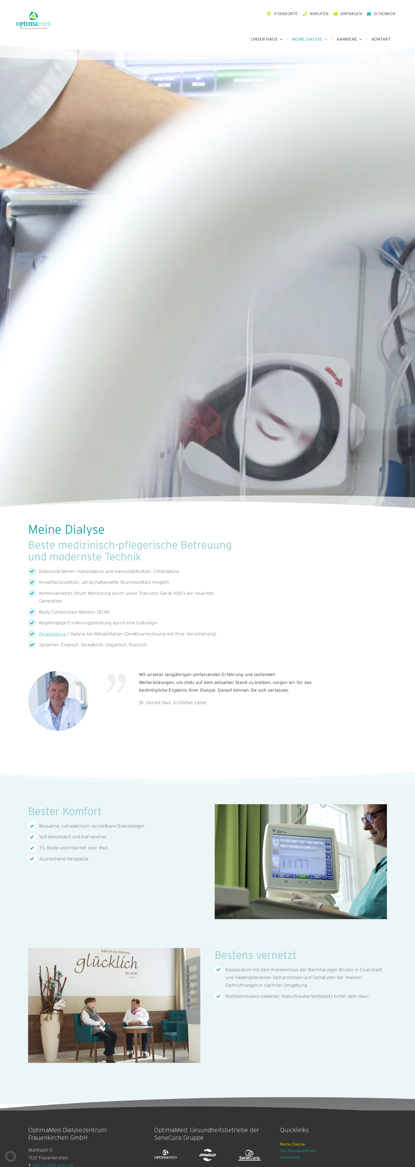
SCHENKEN (384, 13)
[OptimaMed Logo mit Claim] (34, 20)
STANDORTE (286, 13)
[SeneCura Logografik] (249, 1155)
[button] (10, 1156)
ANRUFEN (319, 13)
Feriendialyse (52, 634)
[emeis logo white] (207, 1155)
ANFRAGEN (351, 13)
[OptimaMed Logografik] (165, 1155)
